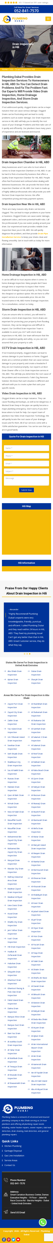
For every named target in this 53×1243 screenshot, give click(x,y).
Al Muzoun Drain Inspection (38, 797)
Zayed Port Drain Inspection (15, 706)
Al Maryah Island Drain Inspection (38, 847)
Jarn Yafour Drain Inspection (15, 932)
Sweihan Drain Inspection (14, 747)
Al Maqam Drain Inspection (38, 855)
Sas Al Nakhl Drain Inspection (15, 772)
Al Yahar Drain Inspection (14, 1052)
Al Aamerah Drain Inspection (38, 1066)
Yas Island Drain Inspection (15, 730)
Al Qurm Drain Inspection (37, 780)
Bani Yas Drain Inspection (14, 1035)
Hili (11, 69)
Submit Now (26, 490)
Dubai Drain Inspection (36, 673)
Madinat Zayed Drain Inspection (15, 890)
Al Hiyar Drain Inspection (37, 930)
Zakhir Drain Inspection (13, 722)
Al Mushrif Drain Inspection (38, 813)
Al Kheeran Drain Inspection (38, 880)
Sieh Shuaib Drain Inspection (15, 755)
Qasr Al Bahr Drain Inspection (16, 797)
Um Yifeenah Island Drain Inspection (16, 739)
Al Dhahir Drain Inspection (37, 971)
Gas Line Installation (14, 1155)
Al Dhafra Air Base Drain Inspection (39, 979)
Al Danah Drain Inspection (37, 988)
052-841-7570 (26, 10)
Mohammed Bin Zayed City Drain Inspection (15, 840)
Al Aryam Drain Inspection (37, 1029)
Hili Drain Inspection (16, 946)
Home (5, 69)
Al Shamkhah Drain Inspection (39, 706)
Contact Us (10, 1165)
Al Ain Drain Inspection (36, 1058)
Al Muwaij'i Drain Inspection (38, 805)
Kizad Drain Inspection (13, 915)
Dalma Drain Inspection (13, 1010)
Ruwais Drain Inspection (13, 780)
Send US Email (17, 1212)
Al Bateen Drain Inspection (38, 1004)
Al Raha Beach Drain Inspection (40, 772)
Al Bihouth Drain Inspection (38, 996)
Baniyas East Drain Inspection (16, 1027)
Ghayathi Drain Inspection (14, 973)
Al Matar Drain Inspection (37, 838)
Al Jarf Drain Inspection (36, 921)
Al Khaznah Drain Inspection (38, 888)
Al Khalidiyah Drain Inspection (39, 896)
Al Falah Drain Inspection (37, 963)
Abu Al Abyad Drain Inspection (39, 1091)
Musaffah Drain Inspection (14, 830)
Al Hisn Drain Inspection (36, 938)
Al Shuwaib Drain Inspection (15, 1076)
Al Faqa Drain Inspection (37, 955)
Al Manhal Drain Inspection (38, 863)
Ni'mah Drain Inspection (13, 805)
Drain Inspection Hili (25, 69)
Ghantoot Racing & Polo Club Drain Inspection (16, 992)
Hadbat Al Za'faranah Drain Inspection (15, 955)
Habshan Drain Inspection (14, 965)
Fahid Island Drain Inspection (15, 1002)
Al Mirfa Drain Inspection (37, 830)
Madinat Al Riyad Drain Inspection (15, 899)
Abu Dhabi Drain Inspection (15, 673)
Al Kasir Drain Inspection (37, 905)
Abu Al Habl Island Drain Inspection (39, 1083)
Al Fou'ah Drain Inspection (37, 946)
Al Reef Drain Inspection (37, 755)
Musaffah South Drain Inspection (15, 822)
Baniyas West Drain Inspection (16, 1018)
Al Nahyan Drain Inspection (38, 789)
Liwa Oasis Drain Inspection (15, 907)
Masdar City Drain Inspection (15, 870)
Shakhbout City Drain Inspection (15, 764)
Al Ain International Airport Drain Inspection (39, 1047)
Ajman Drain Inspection (13, 681)
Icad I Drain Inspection (13, 940)
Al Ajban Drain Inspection (37, 1038)
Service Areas (11, 1160)
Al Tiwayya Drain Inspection (15, 1068)
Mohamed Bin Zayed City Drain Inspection (15, 852)
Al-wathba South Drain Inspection (15, 1043)
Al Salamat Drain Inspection (38, 747)
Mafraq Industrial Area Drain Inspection (15, 880)
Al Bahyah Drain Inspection (38, 1013)
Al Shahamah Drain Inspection (39, 714)
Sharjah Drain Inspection (37, 681)
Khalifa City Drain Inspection (15, 924)
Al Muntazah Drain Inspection (39, 822)
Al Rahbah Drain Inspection (38, 764)
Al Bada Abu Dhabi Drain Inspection (39, 1021)
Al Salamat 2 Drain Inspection (39, 739)
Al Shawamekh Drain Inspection (16, 1085)
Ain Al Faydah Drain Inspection (39, 1074)
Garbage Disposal (13, 1150)
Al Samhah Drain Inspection (38, 730)
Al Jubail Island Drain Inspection (40, 913)
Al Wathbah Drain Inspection (15, 1060)
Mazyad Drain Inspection (14, 862)
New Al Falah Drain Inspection (16, 813)
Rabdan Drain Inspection (13, 789)
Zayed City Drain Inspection (15, 714)
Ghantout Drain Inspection (14, 982)
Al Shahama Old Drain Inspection (38, 722)
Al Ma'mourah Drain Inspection (39, 872)
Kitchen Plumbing (13, 1146)
